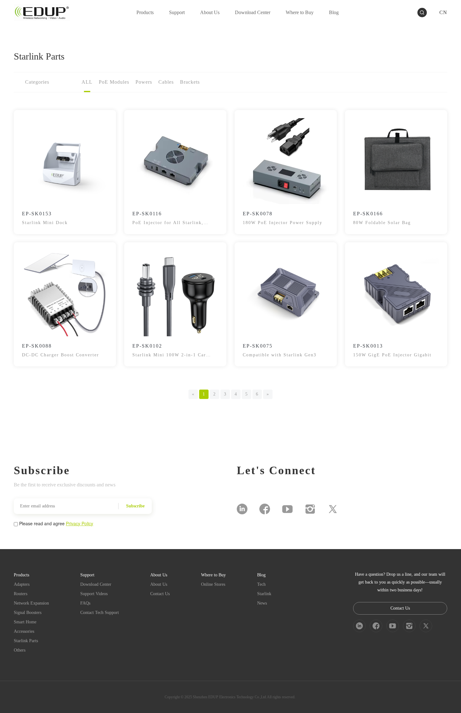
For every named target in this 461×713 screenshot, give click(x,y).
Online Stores (213, 584)
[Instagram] (310, 509)
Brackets (190, 82)
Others (19, 650)
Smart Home (25, 622)
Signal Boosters (27, 612)
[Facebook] (264, 509)
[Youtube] (287, 509)
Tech (261, 584)
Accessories (24, 631)
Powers (143, 82)
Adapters (21, 584)
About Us (158, 584)
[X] (332, 509)
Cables (166, 82)
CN (443, 12)
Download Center (95, 584)
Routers (20, 593)
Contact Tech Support (99, 612)
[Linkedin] (242, 509)
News (262, 603)
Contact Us (160, 593)
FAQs (85, 603)
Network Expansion (31, 603)
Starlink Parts (26, 640)
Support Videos (94, 593)
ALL (87, 82)
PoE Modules (114, 82)
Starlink (264, 593)
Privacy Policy (79, 523)
